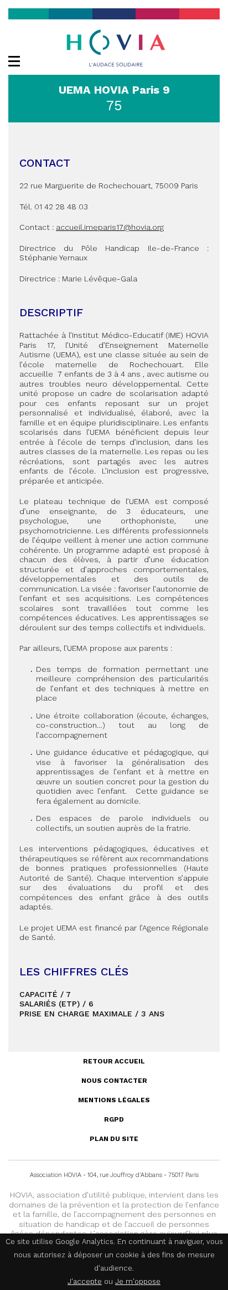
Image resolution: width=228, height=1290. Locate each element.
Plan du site (114, 1139)
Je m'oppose (137, 1281)
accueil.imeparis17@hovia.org (110, 227)
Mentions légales (114, 1100)
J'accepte (85, 1281)
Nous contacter (114, 1081)
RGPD (114, 1119)
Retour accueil (114, 1061)
